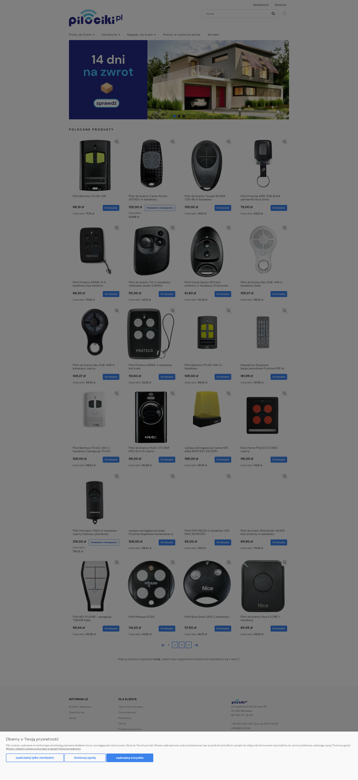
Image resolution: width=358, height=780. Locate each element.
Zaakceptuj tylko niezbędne (35, 757)
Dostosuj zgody (85, 757)
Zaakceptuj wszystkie (130, 757)
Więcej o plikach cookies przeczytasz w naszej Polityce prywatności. (43, 748)
